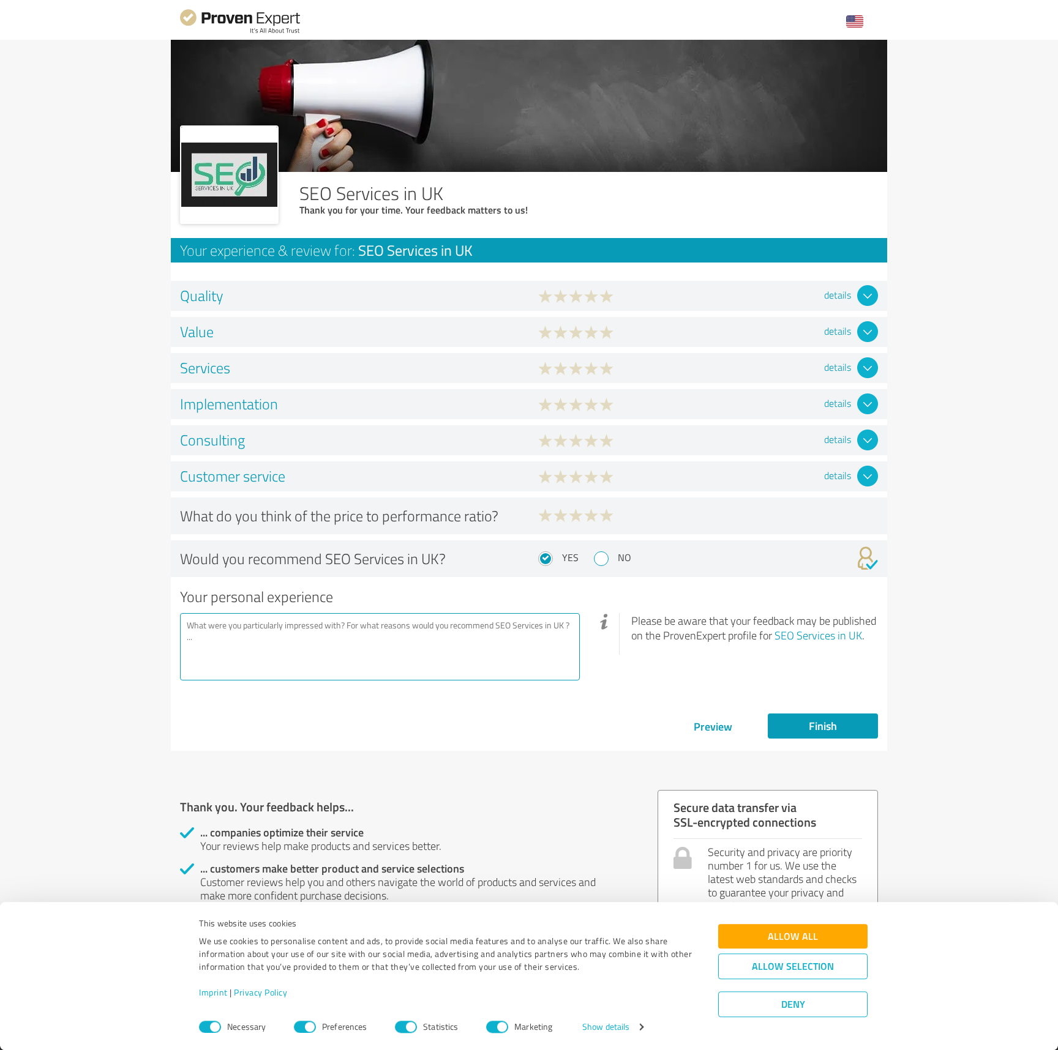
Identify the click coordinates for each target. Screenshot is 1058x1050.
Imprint (213, 993)
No (624, 557)
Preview (713, 726)
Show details (605, 1027)
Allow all (793, 936)
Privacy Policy (260, 993)
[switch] (305, 1027)
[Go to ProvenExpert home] (240, 31)
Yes (570, 557)
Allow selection (793, 966)
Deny (793, 1004)
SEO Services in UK (818, 635)
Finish (823, 726)
